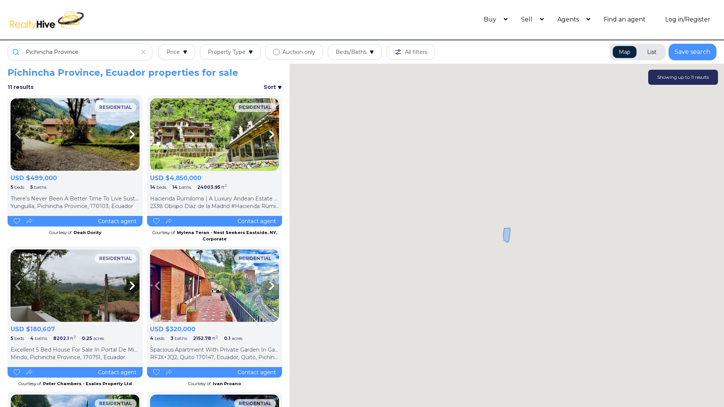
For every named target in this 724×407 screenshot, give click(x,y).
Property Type (226, 52)
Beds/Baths (351, 52)
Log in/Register (687, 19)
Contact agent (117, 221)
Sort (271, 87)
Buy (491, 19)
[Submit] (17, 52)
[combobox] (80, 52)
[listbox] (75, 134)
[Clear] (143, 52)
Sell (527, 19)
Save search (692, 51)
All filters (416, 52)
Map (624, 52)
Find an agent (625, 19)
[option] (75, 134)
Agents (568, 19)
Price (173, 52)
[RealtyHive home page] (96, 20)
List (652, 52)
